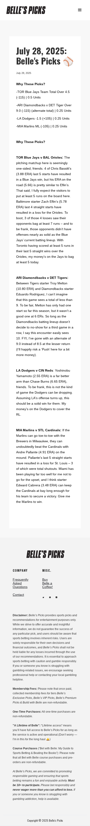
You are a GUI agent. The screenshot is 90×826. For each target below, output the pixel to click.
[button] (79, 10)
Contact (18, 594)
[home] (28, 10)
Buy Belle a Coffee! (47, 583)
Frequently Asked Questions (20, 583)
